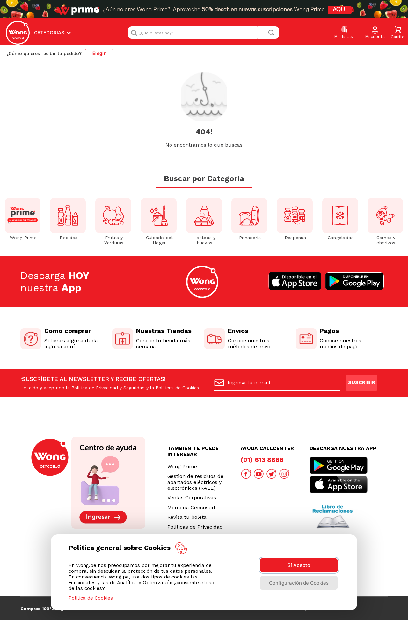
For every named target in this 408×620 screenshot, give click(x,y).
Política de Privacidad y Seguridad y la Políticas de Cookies (135, 387)
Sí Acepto (299, 565)
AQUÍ (340, 10)
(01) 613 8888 (262, 460)
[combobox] (203, 32)
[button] (375, 32)
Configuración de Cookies (299, 583)
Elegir (99, 53)
